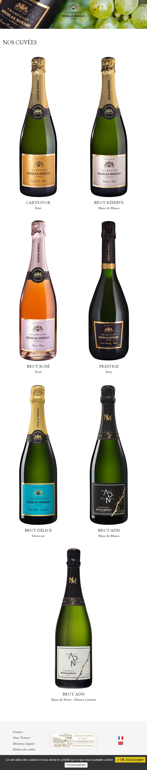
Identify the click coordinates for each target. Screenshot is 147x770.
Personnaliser (76, 765)
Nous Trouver (21, 737)
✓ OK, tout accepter (130, 759)
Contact (18, 731)
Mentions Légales (24, 743)
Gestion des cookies (24, 749)
